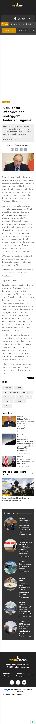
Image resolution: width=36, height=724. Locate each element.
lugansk (7, 388)
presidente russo (11, 392)
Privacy (32, 675)
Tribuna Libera (16, 24)
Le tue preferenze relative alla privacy (20, 690)
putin (18, 388)
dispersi (7, 401)
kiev (19, 397)
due (28, 397)
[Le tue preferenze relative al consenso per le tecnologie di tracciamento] (32, 722)
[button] (12, 682)
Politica (22, 30)
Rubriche (30, 24)
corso (6, 405)
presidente (8, 397)
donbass (26, 392)
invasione (20, 401)
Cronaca (9, 30)
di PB (10, 145)
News (5, 24)
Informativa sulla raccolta (12, 694)
